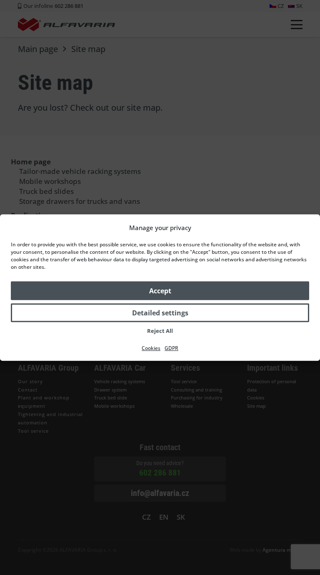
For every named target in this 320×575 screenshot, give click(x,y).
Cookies (151, 348)
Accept (160, 290)
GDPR (171, 348)
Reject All (160, 331)
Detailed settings (160, 312)
